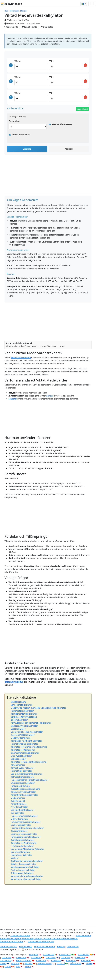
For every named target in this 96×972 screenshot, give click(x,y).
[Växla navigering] (91, 3)
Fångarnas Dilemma (20, 786)
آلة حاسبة (61, 963)
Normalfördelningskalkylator (24, 743)
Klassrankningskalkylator (22, 734)
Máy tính (15, 963)
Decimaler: (14, 121)
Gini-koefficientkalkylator (22, 810)
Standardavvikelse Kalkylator (24, 725)
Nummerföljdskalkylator (22, 710)
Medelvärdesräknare (21, 357)
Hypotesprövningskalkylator (24, 816)
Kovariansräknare (19, 831)
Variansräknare (18, 764)
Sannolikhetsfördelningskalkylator (27, 876)
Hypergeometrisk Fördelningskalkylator (29, 780)
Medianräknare (18, 798)
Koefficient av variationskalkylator (27, 861)
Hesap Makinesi (23, 960)
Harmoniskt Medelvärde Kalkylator (27, 828)
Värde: (17, 61)
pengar (49, 395)
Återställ (69, 148)
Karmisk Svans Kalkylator (22, 767)
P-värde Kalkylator (19, 807)
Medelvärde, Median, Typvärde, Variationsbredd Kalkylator (38, 707)
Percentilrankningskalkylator (24, 795)
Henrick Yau (23, 20)
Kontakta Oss (25, 946)
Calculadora (64, 954)
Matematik (14, 11)
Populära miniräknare (44, 946)
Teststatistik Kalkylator (21, 855)
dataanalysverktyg (13, 681)
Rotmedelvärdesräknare (22, 776)
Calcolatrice (48, 954)
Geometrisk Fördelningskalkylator (27, 731)
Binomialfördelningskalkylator (25, 752)
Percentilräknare (18, 804)
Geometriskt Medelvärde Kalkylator (27, 849)
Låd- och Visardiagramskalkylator (26, 773)
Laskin (3, 963)
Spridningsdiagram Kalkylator (25, 867)
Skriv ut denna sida (15, 23)
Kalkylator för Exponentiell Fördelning (28, 761)
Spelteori (15, 858)
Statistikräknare (18, 701)
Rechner (28, 963)
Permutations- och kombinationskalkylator (31, 722)
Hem (6, 11)
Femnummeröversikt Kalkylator (25, 822)
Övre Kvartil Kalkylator (21, 755)
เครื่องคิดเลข (75, 963)
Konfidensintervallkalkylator (24, 713)
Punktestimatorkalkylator (23, 870)
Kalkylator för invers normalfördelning (29, 746)
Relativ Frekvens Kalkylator (23, 792)
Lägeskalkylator (18, 728)
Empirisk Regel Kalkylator (23, 783)
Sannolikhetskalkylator (21, 704)
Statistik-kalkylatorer (20, 935)
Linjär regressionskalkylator (24, 834)
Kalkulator (41, 960)
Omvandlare (72, 946)
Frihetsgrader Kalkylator (22, 846)
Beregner (33, 954)
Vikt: (51, 61)
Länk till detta (30, 27)
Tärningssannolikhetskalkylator (25, 837)
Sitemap (61, 946)
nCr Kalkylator (17, 813)
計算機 (89, 963)
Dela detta (48, 27)
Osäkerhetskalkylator (21, 825)
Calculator (6, 957)
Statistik (23, 11)
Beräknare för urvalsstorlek (24, 716)
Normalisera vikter (21, 134)
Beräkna (27, 148)
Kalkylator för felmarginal (23, 749)
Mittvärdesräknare (19, 819)
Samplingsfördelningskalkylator (26, 879)
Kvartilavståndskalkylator (22, 840)
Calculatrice (5, 960)
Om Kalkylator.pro (8, 946)
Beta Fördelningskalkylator (23, 864)
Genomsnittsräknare (20, 852)
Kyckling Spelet (18, 801)
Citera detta (12, 27)
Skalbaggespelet (18, 758)
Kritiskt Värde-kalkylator (22, 873)
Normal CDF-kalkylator (21, 770)
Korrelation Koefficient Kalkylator (26, 740)
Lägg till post (82, 109)
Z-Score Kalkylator (19, 719)
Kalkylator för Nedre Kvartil (23, 843)
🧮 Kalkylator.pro (11, 3)
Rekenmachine (45, 963)
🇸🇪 (83, 4)
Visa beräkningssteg (62, 124)
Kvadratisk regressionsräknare (25, 789)
